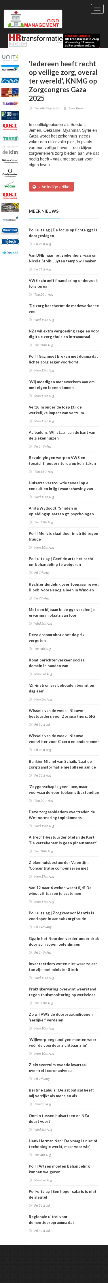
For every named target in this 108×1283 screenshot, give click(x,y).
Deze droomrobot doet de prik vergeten (56, 637)
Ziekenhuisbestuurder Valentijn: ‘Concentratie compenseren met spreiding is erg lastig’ (58, 868)
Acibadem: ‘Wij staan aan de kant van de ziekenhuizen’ (62, 435)
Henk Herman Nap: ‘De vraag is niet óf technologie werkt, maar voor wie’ (63, 1144)
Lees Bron (76, 108)
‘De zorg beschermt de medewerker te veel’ (64, 308)
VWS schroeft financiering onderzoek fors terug (63, 283)
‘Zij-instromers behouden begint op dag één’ (61, 688)
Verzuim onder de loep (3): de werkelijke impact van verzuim (56, 410)
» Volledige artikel (53, 186)
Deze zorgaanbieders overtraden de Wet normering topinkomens (62, 815)
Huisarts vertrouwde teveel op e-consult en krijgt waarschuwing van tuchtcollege (61, 489)
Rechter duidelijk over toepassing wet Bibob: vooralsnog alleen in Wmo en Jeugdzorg (64, 590)
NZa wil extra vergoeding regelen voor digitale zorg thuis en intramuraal (64, 334)
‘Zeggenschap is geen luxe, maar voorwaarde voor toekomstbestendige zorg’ (64, 792)
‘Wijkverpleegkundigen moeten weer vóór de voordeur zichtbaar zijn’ (62, 1042)
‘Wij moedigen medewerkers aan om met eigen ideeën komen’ (61, 385)
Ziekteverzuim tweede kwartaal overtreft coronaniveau (58, 1068)
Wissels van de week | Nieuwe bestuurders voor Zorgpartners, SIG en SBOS (62, 716)
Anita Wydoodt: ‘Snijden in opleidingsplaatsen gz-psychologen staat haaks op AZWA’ (61, 514)
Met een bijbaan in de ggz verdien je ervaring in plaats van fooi (62, 612)
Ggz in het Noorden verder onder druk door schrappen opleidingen (64, 941)
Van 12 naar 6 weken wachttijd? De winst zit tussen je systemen (60, 890)
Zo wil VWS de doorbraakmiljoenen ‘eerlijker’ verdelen (61, 1017)
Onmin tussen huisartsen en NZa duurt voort (59, 1118)
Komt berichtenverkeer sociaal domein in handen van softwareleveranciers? (57, 666)
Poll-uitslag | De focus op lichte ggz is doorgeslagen (63, 233)
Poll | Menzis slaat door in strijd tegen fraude (63, 536)
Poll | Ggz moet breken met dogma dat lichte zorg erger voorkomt (63, 359)
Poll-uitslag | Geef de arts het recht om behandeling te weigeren (61, 561)
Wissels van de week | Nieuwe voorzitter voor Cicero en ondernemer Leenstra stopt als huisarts (64, 742)
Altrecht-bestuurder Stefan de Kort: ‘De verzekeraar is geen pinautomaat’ (63, 840)
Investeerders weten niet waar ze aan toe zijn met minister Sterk (63, 966)
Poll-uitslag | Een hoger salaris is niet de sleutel (62, 1194)
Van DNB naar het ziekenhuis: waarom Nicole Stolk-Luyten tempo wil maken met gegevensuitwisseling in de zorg (63, 261)
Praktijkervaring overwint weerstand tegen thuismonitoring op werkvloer (62, 992)
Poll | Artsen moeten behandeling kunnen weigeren (59, 1169)
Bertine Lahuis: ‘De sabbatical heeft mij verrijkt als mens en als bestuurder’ (61, 1096)
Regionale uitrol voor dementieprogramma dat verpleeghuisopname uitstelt (55, 1222)
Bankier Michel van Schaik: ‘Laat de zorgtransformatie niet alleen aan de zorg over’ (62, 767)
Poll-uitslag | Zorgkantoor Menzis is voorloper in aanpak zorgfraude (61, 916)
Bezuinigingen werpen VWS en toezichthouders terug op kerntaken (62, 460)
